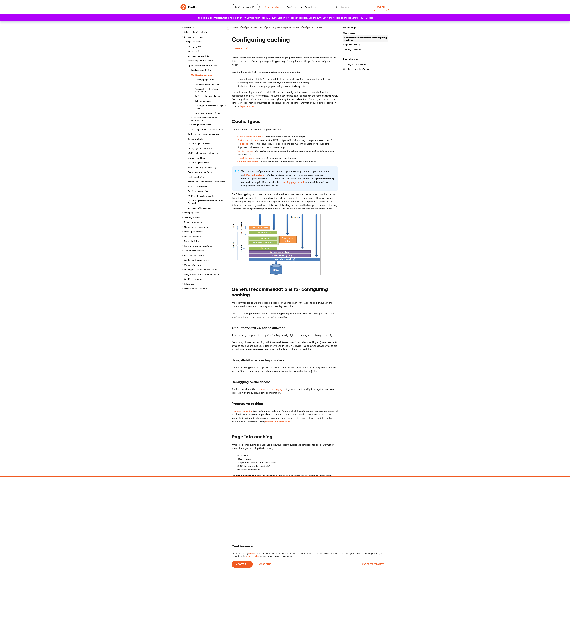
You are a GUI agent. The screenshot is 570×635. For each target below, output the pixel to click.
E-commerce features (194, 255)
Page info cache (246, 158)
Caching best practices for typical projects (210, 107)
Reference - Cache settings (207, 113)
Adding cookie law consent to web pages (206, 182)
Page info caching (351, 45)
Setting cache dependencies (207, 96)
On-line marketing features (196, 260)
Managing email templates (200, 148)
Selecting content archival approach (208, 129)
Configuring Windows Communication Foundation (205, 202)
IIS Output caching (254, 175)
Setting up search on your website (203, 134)
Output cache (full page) (250, 136)
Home (235, 27)
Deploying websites (193, 222)
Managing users (191, 212)
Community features (193, 265)
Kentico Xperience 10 (244, 7)
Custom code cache (248, 161)
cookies (251, 553)
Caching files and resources (207, 84)
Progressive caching (242, 411)
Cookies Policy (252, 556)
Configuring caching (201, 75)
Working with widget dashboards (203, 153)
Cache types (349, 33)
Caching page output (205, 79)
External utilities (191, 241)
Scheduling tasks (195, 139)
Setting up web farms (201, 125)
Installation (189, 27)
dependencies (247, 106)
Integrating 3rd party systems (198, 246)
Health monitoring (196, 177)
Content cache (245, 151)
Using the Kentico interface (196, 32)
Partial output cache (248, 140)
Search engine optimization (200, 60)
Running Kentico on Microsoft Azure (200, 269)
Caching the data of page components (207, 90)
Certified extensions (193, 279)
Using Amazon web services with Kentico (202, 274)
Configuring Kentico (193, 41)
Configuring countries (198, 191)
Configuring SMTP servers (199, 144)
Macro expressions (192, 236)
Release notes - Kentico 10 (196, 288)
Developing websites (193, 37)
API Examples (307, 7)
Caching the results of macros (357, 69)
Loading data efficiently (202, 70)
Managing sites (194, 46)
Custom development (194, 250)
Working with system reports (201, 196)
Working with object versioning (202, 167)
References (189, 284)
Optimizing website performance (202, 65)
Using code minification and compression (204, 118)
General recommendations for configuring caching (365, 38)
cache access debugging (269, 389)
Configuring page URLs (198, 56)
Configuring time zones (198, 163)
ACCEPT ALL (242, 564)
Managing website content (196, 227)
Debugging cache (203, 101)
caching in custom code (277, 421)
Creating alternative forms (200, 172)
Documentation (272, 7)
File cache (243, 144)
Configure (265, 564)
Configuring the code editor (200, 208)
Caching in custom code (354, 64)
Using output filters (196, 158)
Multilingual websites (193, 231)
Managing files (194, 51)
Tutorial (290, 7)
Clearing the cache (352, 49)
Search (381, 7)
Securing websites (192, 217)
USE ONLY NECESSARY (373, 564)
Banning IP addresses (197, 186)
